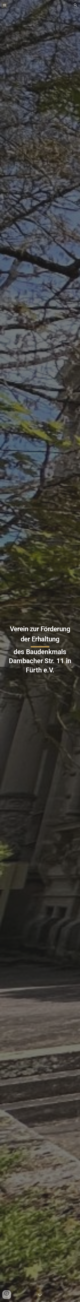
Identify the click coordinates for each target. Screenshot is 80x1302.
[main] (40, 651)
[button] (4, 5)
